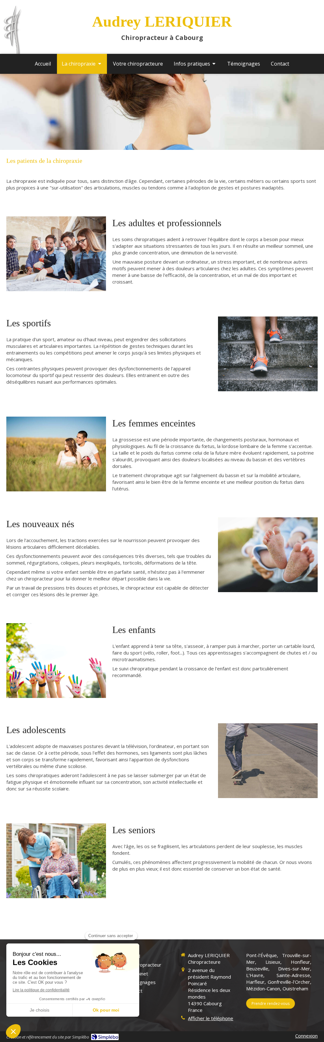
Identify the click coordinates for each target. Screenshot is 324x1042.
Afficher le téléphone (210, 1018)
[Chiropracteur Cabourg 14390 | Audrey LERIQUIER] (12, 35)
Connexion (306, 1035)
